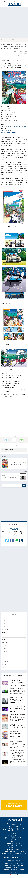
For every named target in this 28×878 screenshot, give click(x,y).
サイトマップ (21, 830)
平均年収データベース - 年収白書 (14, 865)
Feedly (16, 543)
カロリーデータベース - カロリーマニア (15, 863)
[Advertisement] (14, 22)
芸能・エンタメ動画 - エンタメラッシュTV (14, 857)
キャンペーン (6, 655)
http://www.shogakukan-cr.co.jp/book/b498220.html (13, 126)
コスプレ (4, 645)
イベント (4, 651)
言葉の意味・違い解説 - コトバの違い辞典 (14, 869)
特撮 (3, 632)
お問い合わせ (20, 828)
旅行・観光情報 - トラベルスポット (14, 850)
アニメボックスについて (15, 824)
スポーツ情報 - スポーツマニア (14, 846)
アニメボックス (16, 872)
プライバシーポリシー (14, 826)
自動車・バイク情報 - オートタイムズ (14, 851)
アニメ (4, 623)
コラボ (4, 658)
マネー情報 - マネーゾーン (14, 847)
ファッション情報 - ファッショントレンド (14, 842)
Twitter (7, 543)
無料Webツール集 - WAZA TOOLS (14, 867)
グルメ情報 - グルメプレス (14, 836)
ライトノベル (6, 629)
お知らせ (4, 667)
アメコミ (4, 636)
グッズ (4, 648)
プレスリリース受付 (10, 830)
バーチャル (5, 642)
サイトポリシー (10, 828)
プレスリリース (13, 445)
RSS (21, 543)
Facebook (11, 543)
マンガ (4, 626)
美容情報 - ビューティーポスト (14, 844)
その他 (4, 664)
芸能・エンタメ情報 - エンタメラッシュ (15, 838)
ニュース (4, 620)
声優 (3, 639)
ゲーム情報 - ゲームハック (14, 840)
